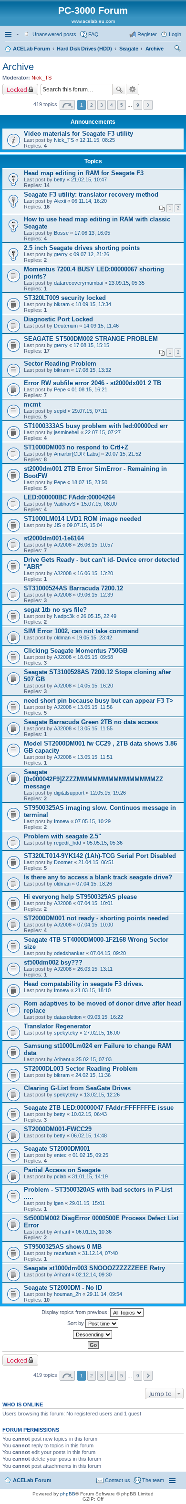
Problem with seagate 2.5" (62, 836)
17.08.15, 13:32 (93, 370)
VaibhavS (64, 504)
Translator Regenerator (57, 1026)
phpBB (67, 1493)
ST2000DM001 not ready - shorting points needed (96, 918)
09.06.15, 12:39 (95, 595)
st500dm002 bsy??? (53, 962)
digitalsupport (69, 793)
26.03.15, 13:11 (95, 969)
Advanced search (132, 89)
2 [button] (91, 105)
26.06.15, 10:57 (95, 545)
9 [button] (137, 105)
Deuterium (66, 326)
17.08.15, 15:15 (91, 345)
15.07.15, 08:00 (99, 504)
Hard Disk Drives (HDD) (84, 48)
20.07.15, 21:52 (123, 454)
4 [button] (111, 105)
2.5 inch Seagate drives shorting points (82, 247)
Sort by (76, 1323)
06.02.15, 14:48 (89, 1135)
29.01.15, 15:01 (87, 1203)
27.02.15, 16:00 (102, 1033)
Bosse (61, 233)
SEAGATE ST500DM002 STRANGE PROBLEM (91, 338)
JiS (57, 525)
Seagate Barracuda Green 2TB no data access (91, 722)
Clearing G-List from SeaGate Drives (77, 1088)
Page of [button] (67, 105)
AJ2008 (63, 545)
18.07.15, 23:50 (89, 482)
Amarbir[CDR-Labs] (77, 454)
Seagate (128, 48)
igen (58, 1203)
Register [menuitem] (147, 34)
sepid (60, 411)
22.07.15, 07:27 (103, 432)
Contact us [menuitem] (117, 1480)
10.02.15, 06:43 (89, 1114)
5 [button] (121, 105)
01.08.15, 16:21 (89, 389)
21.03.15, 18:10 (93, 990)
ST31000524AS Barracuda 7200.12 (73, 588)
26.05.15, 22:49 (98, 616)
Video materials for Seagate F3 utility (78, 133)
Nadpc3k (64, 616)
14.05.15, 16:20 (95, 685)
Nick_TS (41, 77)
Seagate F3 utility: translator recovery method (91, 194)
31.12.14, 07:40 (100, 1253)
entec (60, 1155)
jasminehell (66, 432)
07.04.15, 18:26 (94, 883)
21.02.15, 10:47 (89, 179)
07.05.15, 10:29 (93, 821)
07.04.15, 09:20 (108, 953)
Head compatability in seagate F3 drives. (84, 983)
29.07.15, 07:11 (89, 411)
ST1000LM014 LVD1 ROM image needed (82, 518)
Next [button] (148, 105)
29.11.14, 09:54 (104, 1294)
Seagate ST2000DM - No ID (63, 1287)
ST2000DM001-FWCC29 (58, 1129)
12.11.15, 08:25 (97, 140)
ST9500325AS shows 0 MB (63, 1246)
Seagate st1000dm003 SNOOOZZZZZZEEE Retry (94, 1268)
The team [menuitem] (153, 1480)
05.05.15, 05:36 (105, 843)
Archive (154, 48)
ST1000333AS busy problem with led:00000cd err (96, 425)
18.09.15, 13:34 (93, 304)
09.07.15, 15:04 (85, 525)
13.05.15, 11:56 (95, 707)
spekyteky (66, 1033)
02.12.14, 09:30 (94, 1274)
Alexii (60, 201)
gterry (61, 254)
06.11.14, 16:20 (89, 201)
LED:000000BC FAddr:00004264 (69, 497)
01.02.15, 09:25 (90, 1155)
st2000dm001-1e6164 (54, 538)
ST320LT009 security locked (65, 297)
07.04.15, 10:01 (95, 903)
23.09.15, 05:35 (127, 283)
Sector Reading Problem (60, 363)
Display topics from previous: (75, 1312)
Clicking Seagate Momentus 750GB (75, 650)
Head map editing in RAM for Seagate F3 (84, 173)
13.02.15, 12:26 (102, 1094)
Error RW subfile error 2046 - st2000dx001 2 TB (92, 383)
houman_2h (67, 1294)
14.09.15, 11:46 (101, 326)
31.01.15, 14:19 (90, 1176)
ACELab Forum (31, 48)
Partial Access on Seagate (62, 1170)
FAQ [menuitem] (93, 34)
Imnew (61, 821)
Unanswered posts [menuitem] (54, 34)
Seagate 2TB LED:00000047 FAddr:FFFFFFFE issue (99, 1107)
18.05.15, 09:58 (95, 657)
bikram (62, 304)
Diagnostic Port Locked (58, 319)
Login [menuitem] (175, 34)
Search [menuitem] (177, 49)
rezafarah (65, 1253)
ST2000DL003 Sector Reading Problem (81, 1068)
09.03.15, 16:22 (105, 1017)
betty (59, 179)
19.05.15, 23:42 (94, 637)
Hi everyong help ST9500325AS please (80, 896)
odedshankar (69, 953)
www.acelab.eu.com (93, 21)
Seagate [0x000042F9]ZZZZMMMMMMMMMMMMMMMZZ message (93, 779)
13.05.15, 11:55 (95, 728)
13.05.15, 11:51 (95, 757)
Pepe (60, 389)
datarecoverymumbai (78, 283)
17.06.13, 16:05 (92, 233)
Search (119, 89)
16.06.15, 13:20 (95, 573)
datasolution (68, 1017)
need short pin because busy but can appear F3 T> (99, 700)
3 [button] (101, 105)
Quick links (9, 34)
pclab (60, 1176)
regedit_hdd (67, 843)
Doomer (63, 862)
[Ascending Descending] (93, 1334)
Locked (17, 89)
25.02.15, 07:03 (94, 1059)
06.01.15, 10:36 (94, 1232)
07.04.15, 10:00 (95, 924)
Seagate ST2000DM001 (57, 1148)
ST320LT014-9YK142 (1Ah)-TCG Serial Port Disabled (100, 855)
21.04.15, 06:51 (96, 862)
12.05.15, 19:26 (108, 793)
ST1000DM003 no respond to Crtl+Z (76, 447)
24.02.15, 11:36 (93, 1075)
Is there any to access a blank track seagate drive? (98, 877)
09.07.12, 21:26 (91, 254)
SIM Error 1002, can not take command (81, 631)
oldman (62, 637)
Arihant (62, 1059)
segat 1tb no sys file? (55, 609)
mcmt (32, 404)
